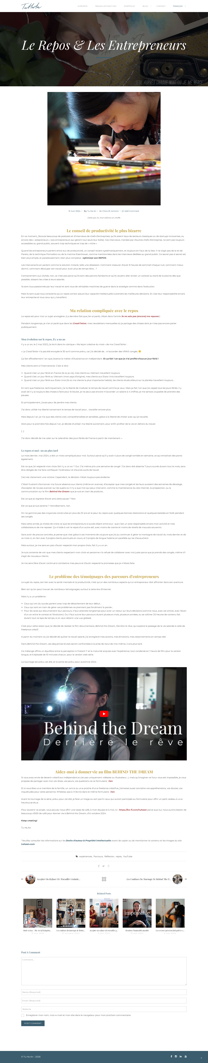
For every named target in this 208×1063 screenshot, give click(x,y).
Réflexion (109, 856)
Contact (160, 6)
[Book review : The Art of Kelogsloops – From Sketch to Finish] (37, 913)
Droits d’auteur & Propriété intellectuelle (88, 840)
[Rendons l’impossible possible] (137, 913)
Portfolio (129, 6)
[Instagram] (175, 1056)
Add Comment (132, 211)
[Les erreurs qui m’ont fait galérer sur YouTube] (170, 913)
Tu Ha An (91, 211)
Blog (145, 6)
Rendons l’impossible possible (137, 930)
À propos (82, 6)
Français (178, 6)
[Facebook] (171, 1056)
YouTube (127, 856)
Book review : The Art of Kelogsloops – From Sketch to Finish (47, 930)
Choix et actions (110, 211)
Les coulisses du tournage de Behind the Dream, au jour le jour (159, 879)
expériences (85, 856)
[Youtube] (185, 1056)
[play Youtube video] (104, 713)
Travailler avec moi (105, 6)
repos (119, 856)
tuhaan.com (28, 844)
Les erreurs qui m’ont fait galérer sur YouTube (174, 930)
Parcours (98, 856)
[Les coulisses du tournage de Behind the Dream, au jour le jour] (70, 913)
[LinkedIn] (180, 1056)
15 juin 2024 (74, 211)
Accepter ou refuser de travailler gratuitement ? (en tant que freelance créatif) (77, 879)
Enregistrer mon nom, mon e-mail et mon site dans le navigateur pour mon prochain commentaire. (78, 1015)
